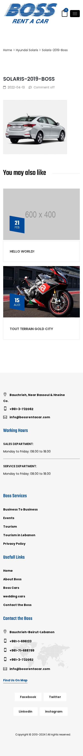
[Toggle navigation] (75, 13)
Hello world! (22, 251)
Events (8, 518)
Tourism (10, 526)
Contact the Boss (17, 605)
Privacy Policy (14, 544)
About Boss (12, 579)
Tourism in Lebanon (19, 535)
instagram (53, 711)
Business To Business (20, 509)
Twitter (55, 697)
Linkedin (25, 711)
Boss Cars (11, 588)
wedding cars (14, 596)
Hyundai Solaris (27, 50)
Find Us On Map (15, 680)
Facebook (28, 697)
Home (7, 50)
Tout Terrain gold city (31, 328)
